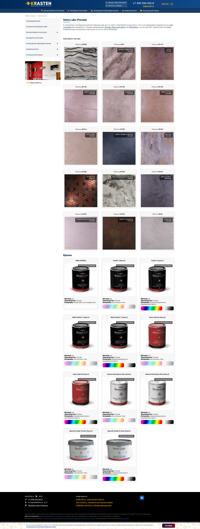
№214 (81, 129)
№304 (157, 129)
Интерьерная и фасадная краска (106, 11)
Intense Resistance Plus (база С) (157, 374)
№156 (119, 87)
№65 (157, 214)
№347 (119, 214)
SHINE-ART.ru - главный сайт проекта (90, 499)
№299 (119, 129)
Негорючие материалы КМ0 (36, 27)
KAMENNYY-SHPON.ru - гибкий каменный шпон (93, 505)
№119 (157, 44)
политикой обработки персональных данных (80, 518)
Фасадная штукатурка (78, 11)
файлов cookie (124, 518)
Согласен (168, 526)
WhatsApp (133, 27)
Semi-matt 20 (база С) (81, 374)
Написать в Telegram (115, 6)
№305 (81, 172)
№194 (157, 87)
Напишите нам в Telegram (38, 505)
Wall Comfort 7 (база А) (80, 317)
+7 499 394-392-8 (143, 3)
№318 (157, 172)
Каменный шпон (130, 11)
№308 (119, 172)
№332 (81, 214)
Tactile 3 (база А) (119, 260)
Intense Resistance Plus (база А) (119, 374)
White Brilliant (81, 260)
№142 (81, 87)
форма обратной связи (115, 27)
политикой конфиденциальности (54, 518)
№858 (81, 44)
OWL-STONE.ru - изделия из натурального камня (94, 502)
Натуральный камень (150, 11)
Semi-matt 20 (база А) (157, 317)
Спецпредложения (33, 21)
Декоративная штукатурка (54, 11)
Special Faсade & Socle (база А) (81, 431)
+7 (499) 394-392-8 (35, 499)
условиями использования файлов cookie (41, 527)
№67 (119, 44)
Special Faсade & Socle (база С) (119, 431)
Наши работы (36, 83)
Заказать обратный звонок (117, 2)
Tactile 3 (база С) (157, 260)
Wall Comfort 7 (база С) (119, 317)
